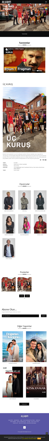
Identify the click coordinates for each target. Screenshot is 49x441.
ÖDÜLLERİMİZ (13, 421)
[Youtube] (45, 160)
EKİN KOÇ (24, 210)
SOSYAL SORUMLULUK (21, 421)
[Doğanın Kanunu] (12, 346)
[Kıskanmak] (36, 382)
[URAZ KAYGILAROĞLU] (8, 200)
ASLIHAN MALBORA (24, 234)
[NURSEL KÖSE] (40, 224)
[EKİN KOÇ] (24, 200)
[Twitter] (41, 160)
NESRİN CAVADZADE (9, 234)
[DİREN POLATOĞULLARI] (40, 200)
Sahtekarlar (13, 398)
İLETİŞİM (28, 421)
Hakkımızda (16, 420)
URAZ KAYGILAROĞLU (9, 210)
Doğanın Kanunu (13, 363)
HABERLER (38, 420)
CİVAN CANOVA (9, 258)
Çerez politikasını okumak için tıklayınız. (29, 438)
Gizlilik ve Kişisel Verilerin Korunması (27, 423)
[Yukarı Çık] (47, 433)
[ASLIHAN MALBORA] (24, 224)
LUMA (21, 420)
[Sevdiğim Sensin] (36, 346)
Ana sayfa (10, 420)
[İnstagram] (44, 160)
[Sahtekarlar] (12, 382)
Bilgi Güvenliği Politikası (29, 420)
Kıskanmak (36, 398)
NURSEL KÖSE (40, 234)
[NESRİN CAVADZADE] (8, 224)
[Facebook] (42, 160)
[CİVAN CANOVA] (8, 247)
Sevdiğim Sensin (36, 363)
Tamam (39, 438)
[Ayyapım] (6, 2)
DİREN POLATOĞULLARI (40, 210)
